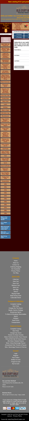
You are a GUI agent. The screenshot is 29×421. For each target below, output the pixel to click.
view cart (16, 281)
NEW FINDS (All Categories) (5, 45)
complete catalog (15, 304)
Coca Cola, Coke (5, 95)
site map (15, 289)
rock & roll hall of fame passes (15, 339)
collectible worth (16, 297)
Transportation (5, 181)
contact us (15, 265)
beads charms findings (16, 310)
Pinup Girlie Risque (5, 129)
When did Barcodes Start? (5, 232)
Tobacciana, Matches (5, 169)
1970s (5, 207)
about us (16, 263)
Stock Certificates (5, 165)
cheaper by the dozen (16, 308)
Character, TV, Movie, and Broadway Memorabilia (5, 90)
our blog (15, 273)
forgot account (15, 361)
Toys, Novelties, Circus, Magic (5, 173)
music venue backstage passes (15, 343)
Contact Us (17, 26)
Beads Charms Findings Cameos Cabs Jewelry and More (5, 77)
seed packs (15, 320)
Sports (5, 162)
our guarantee (15, 269)
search (16, 291)
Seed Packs (5, 148)
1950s (5, 201)
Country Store (5, 98)
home (15, 260)
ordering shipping (15, 267)
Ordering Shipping (18, 23)
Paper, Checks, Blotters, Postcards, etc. (5, 120)
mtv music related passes (16, 341)
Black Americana (5, 81)
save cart (16, 283)
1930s (5, 195)
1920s (5, 193)
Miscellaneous (5, 116)
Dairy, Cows (5, 101)
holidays (15, 318)
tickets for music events (15, 335)
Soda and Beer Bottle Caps (5, 159)
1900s (5, 187)
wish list (16, 287)
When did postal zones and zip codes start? (5, 228)
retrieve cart (16, 285)
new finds (16, 306)
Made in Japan (5, 110)
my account (15, 363)
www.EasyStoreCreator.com (16, 419)
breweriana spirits (15, 312)
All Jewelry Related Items (5, 72)
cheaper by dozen (15, 333)
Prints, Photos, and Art (5, 145)
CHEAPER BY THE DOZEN (5, 61)
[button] (19, 34)
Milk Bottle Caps (5, 113)
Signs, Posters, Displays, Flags (5, 152)
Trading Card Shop (5, 177)
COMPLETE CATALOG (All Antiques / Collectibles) (5, 55)
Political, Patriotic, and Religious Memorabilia (5, 134)
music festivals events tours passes (15, 337)
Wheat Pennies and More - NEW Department (5, 49)
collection (16, 279)
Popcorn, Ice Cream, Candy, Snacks (5, 140)
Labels (5, 104)
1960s (5, 204)
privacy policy (15, 271)
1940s (5, 198)
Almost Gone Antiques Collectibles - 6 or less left (5, 66)
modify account (15, 359)
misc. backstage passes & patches (16, 347)
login (15, 353)
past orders (15, 357)
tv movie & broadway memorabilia (15, 314)
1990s (5, 213)
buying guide (16, 293)
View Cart (18, 29)
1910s (5, 190)
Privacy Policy (17, 28)
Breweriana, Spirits (5, 85)
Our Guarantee (18, 24)
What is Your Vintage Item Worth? (4, 218)
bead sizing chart (15, 295)
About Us (18, 25)
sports (16, 316)
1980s (5, 210)
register (15, 355)
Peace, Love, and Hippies (5, 125)
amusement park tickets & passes (15, 345)
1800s (5, 184)
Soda (5, 155)
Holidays (5, 107)
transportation (15, 322)
